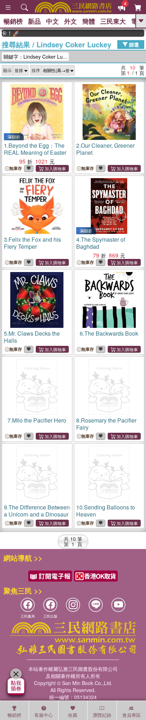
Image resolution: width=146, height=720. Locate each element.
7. (36, 420)
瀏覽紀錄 (102, 715)
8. (106, 423)
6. (109, 333)
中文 (52, 21)
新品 (34, 21)
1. (35, 149)
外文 (70, 21)
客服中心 (43, 715)
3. (32, 242)
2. (105, 149)
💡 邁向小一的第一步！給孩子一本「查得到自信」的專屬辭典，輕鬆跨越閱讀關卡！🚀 (7, 33)
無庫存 (15, 168)
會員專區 (131, 715)
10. (105, 510)
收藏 (72, 715)
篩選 (133, 44)
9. (37, 510)
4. (100, 242)
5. (32, 336)
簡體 (88, 21)
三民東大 (113, 21)
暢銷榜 (13, 21)
